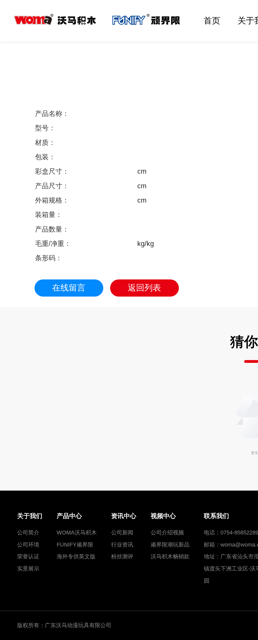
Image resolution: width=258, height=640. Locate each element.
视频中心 (163, 516)
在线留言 (68, 287)
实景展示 (28, 568)
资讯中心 (123, 516)
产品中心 (69, 516)
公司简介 (28, 532)
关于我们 (29, 516)
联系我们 (216, 516)
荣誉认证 (28, 556)
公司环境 (28, 544)
